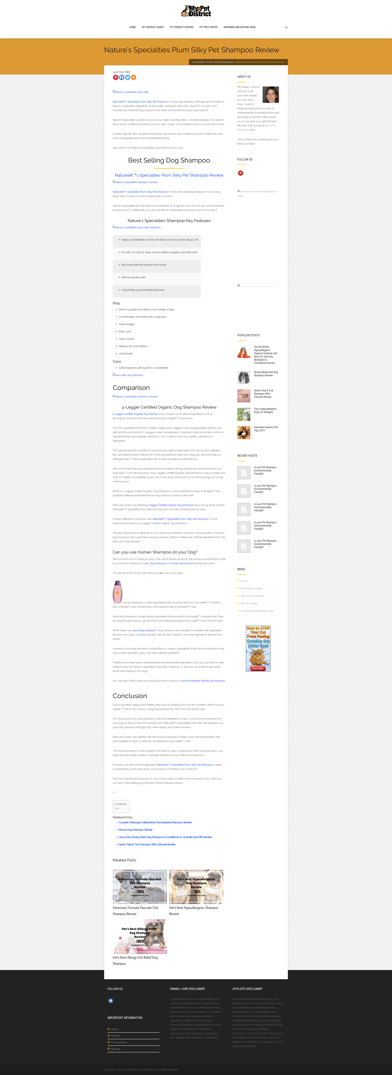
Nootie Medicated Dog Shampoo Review (266, 373)
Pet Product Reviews (181, 27)
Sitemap (115, 1048)
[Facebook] (121, 77)
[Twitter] (127, 77)
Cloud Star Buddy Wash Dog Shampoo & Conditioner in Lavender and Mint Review (165, 837)
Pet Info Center (208, 27)
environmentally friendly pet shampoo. (204, 680)
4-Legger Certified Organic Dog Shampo (135, 414)
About (114, 1029)
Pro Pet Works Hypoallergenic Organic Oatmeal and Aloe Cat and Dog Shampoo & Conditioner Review (265, 355)
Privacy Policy (119, 1042)
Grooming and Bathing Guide (240, 27)
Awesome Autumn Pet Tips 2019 (266, 429)
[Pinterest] (115, 77)
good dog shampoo (144, 630)
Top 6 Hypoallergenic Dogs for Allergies (265, 410)
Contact (115, 1035)
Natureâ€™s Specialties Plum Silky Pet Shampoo (140, 101)
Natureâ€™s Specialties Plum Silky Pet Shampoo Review (169, 175)
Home (133, 27)
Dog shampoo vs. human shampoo (170, 563)
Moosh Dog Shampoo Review (136, 829)
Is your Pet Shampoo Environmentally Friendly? (265, 470)
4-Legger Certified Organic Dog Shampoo (170, 505)
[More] (133, 77)
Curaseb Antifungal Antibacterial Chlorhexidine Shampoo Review (155, 822)
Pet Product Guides (153, 27)
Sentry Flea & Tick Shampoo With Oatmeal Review (147, 844)
